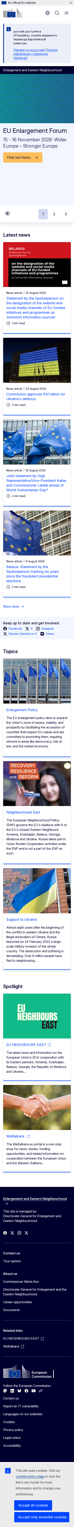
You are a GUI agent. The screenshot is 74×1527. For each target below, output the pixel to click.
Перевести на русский (29, 50)
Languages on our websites (22, 1414)
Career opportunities (17, 1302)
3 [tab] (66, 214)
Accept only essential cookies (42, 1517)
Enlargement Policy (22, 710)
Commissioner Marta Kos (21, 1282)
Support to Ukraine (21, 919)
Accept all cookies (33, 1505)
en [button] (47, 13)
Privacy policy (13, 1430)
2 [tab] (54, 214)
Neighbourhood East (23, 812)
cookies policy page (30, 1476)
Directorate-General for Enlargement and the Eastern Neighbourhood (35, 1291)
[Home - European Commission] (12, 12)
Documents (11, 1310)
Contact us (11, 1398)
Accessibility (12, 1445)
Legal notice (12, 1438)
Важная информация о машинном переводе (35, 53)
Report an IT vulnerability (21, 1406)
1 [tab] (43, 214)
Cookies (9, 1422)
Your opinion (12, 1261)
